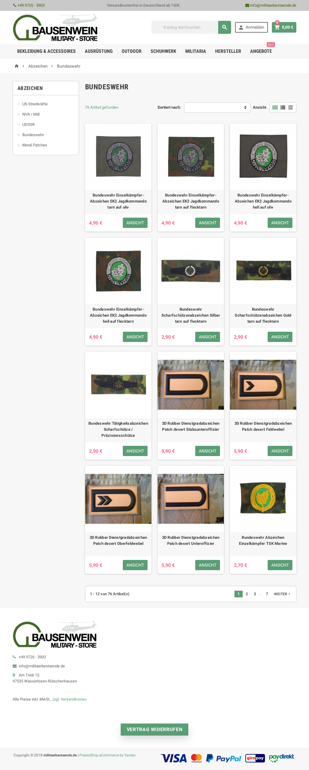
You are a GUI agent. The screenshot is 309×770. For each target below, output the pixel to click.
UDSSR (28, 124)
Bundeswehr (33, 135)
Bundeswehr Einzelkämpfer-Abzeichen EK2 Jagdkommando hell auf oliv (263, 201)
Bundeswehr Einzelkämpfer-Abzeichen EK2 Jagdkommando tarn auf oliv (118, 201)
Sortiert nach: (169, 107)
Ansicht (259, 107)
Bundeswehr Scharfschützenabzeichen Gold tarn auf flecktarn (263, 315)
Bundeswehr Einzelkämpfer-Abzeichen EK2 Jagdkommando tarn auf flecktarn (190, 201)
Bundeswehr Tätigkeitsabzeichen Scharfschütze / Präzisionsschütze (118, 429)
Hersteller (228, 51)
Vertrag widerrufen (155, 729)
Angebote (262, 49)
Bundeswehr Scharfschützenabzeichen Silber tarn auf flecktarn (190, 315)
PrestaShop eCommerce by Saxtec (107, 755)
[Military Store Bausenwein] (55, 27)
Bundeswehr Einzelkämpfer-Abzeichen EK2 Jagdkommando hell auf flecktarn (118, 315)
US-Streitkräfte (35, 104)
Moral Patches (34, 145)
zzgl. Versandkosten (69, 699)
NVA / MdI (31, 114)
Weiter (282, 594)
